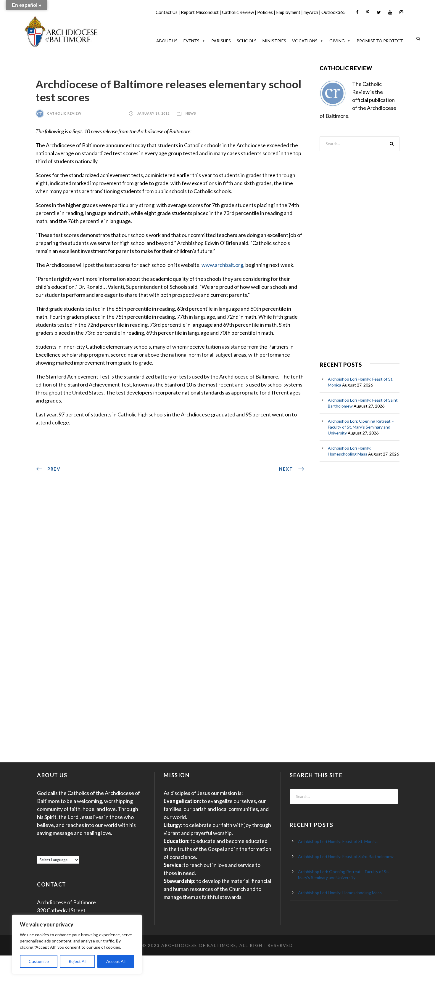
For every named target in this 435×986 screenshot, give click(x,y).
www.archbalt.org (222, 265)
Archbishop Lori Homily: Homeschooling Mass (340, 892)
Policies (265, 12)
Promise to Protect (380, 40)
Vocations (305, 40)
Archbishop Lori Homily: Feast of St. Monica (338, 841)
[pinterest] (367, 12)
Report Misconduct (200, 12)
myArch (311, 12)
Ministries (274, 40)
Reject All (77, 961)
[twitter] (379, 12)
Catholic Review (238, 12)
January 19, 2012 (153, 113)
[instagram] (401, 12)
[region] (77, 944)
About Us (167, 40)
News (191, 113)
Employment (288, 12)
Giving (337, 40)
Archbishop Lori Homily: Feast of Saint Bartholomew (346, 856)
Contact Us (167, 12)
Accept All (115, 961)
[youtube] (390, 12)
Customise (39, 961)
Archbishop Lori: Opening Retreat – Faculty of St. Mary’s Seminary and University (361, 427)
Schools (247, 40)
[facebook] (357, 12)
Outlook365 (333, 12)
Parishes (221, 40)
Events (191, 40)
